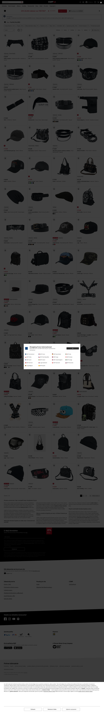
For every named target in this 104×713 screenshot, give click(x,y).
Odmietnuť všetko (52, 709)
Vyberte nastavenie (71, 709)
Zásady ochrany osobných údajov (85, 691)
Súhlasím (33, 709)
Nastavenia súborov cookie (49, 691)
